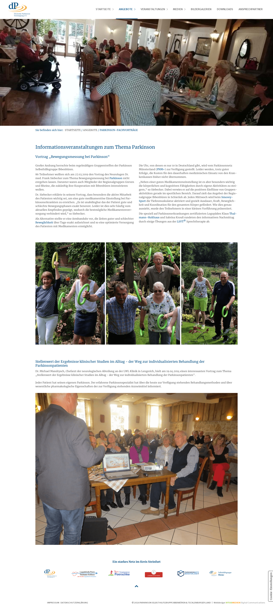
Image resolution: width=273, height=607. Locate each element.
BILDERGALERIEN (201, 9)
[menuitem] (104, 9)
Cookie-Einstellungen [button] (271, 586)
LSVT (181, 221)
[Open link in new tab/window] (50, 573)
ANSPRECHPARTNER (251, 9)
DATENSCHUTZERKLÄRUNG (74, 602)
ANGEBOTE (126, 9)
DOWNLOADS (225, 9)
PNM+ (161, 169)
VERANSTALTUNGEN (153, 9)
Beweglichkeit (44, 222)
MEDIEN (178, 9)
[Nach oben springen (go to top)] (136, 586)
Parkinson (115, 178)
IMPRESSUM (53, 602)
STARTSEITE (103, 9)
